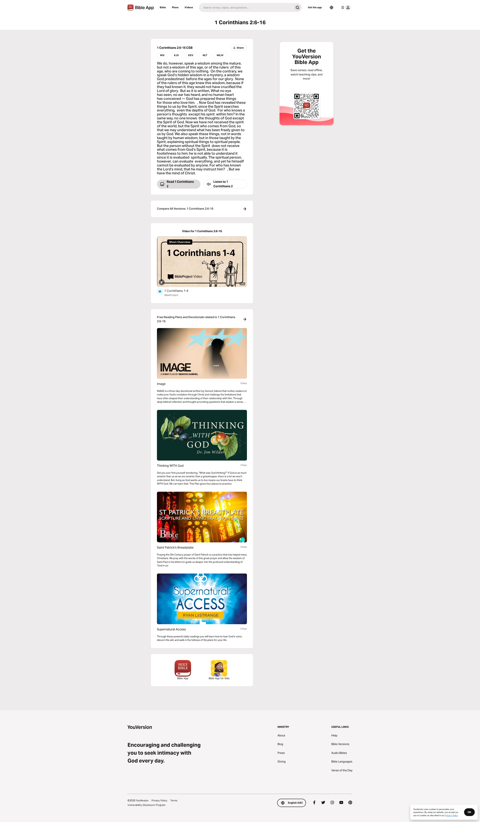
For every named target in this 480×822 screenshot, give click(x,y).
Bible (163, 7)
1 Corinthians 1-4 (180, 291)
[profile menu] (345, 7)
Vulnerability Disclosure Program (146, 804)
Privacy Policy (159, 800)
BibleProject (171, 295)
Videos (188, 7)
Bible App (182, 678)
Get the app (315, 7)
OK (469, 812)
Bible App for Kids (219, 678)
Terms (173, 800)
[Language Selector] (331, 7)
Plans (175, 7)
